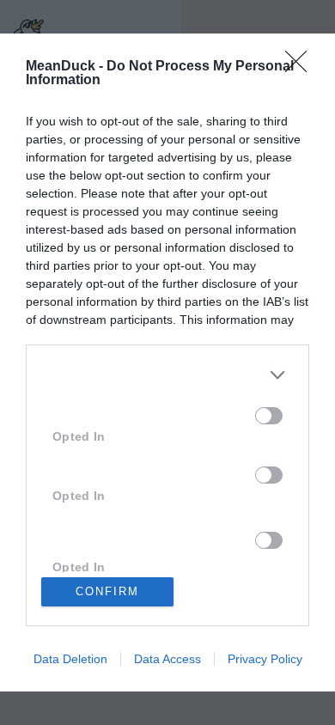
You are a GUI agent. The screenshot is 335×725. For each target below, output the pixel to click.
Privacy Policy (265, 659)
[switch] (269, 415)
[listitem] (167, 374)
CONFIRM (107, 591)
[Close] (301, 67)
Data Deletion (70, 659)
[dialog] (167, 362)
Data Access (167, 659)
